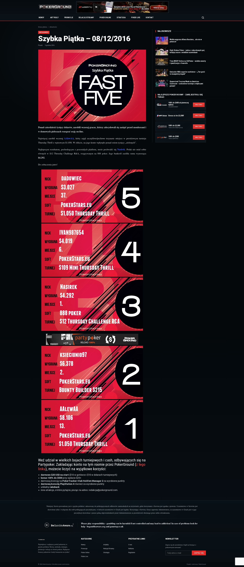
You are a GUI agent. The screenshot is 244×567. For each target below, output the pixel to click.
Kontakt (149, 17)
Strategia (121, 17)
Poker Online (105, 17)
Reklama (131, 548)
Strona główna (42, 27)
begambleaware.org (96, 526)
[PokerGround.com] (55, 7)
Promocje (68, 17)
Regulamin (131, 552)
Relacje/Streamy (86, 17)
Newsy (41, 17)
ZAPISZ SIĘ (199, 553)
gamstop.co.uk (116, 526)
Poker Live (135, 17)
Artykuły (54, 17)
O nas (130, 545)
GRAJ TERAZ (198, 104)
